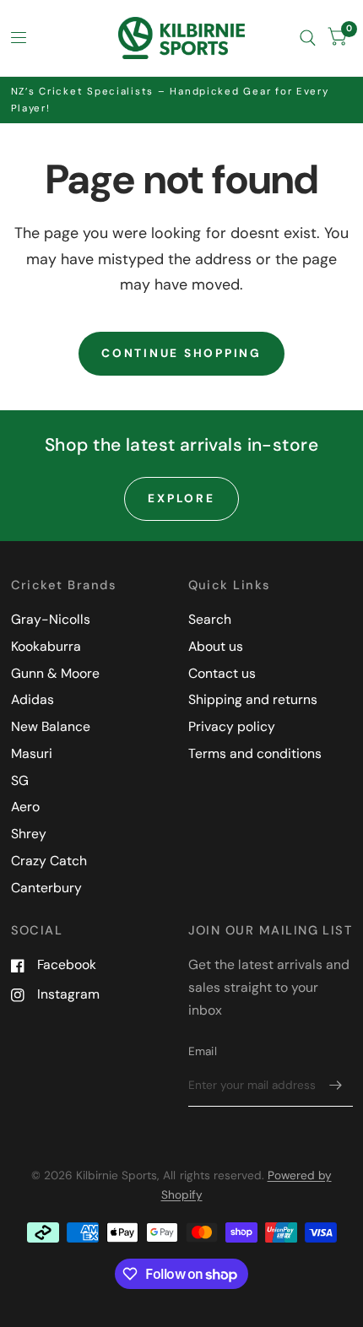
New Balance (50, 726)
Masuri (31, 753)
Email (202, 1051)
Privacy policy (231, 726)
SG (20, 780)
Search (209, 619)
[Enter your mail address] (336, 1085)
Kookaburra (46, 646)
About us (215, 646)
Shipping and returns (252, 699)
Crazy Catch (49, 860)
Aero (25, 806)
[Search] (308, 38)
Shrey (28, 833)
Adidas (32, 699)
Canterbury (46, 887)
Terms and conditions (255, 753)
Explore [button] (181, 498)
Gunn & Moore (55, 673)
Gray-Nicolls (50, 619)
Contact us (222, 673)
